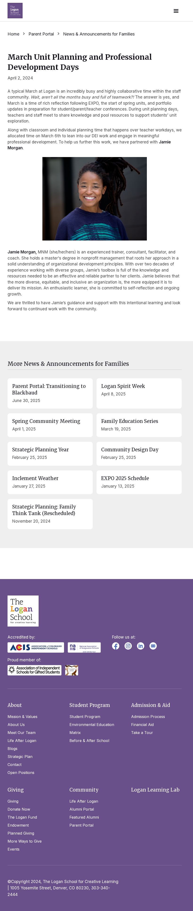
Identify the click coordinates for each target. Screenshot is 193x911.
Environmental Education (91, 724)
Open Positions (21, 772)
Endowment (18, 825)
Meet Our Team (22, 732)
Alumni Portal (81, 809)
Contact (14, 764)
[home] (15, 10)
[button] (176, 10)
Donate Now (19, 809)
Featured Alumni (84, 817)
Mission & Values (22, 716)
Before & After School (89, 740)
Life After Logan (22, 740)
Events (14, 849)
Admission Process (148, 716)
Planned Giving (21, 833)
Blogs (12, 748)
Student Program (84, 716)
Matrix (75, 732)
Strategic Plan (20, 756)
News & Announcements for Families (99, 34)
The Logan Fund (22, 817)
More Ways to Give (25, 841)
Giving (13, 801)
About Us (16, 724)
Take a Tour (142, 732)
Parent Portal (41, 34)
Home (13, 34)
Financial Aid (142, 724)
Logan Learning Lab (155, 790)
